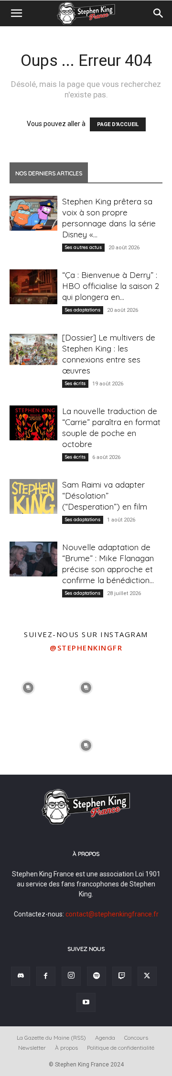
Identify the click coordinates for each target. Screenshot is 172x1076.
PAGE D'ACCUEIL (118, 124)
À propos (66, 1047)
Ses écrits (75, 383)
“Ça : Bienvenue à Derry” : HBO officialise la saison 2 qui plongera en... (110, 286)
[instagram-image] (28, 686)
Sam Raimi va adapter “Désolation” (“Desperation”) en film (104, 495)
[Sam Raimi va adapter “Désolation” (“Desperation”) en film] (33, 496)
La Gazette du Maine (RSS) (51, 1037)
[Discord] (20, 976)
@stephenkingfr (86, 647)
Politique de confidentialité (120, 1047)
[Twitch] (121, 976)
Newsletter (32, 1047)
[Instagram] (71, 976)
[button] (16, 13)
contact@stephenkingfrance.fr (112, 914)
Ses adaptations (82, 310)
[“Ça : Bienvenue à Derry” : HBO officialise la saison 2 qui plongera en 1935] (33, 286)
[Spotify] (96, 976)
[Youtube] (86, 1002)
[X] (147, 976)
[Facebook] (45, 976)
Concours (136, 1037)
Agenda (105, 1037)
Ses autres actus (83, 247)
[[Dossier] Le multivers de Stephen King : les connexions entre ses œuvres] (33, 349)
